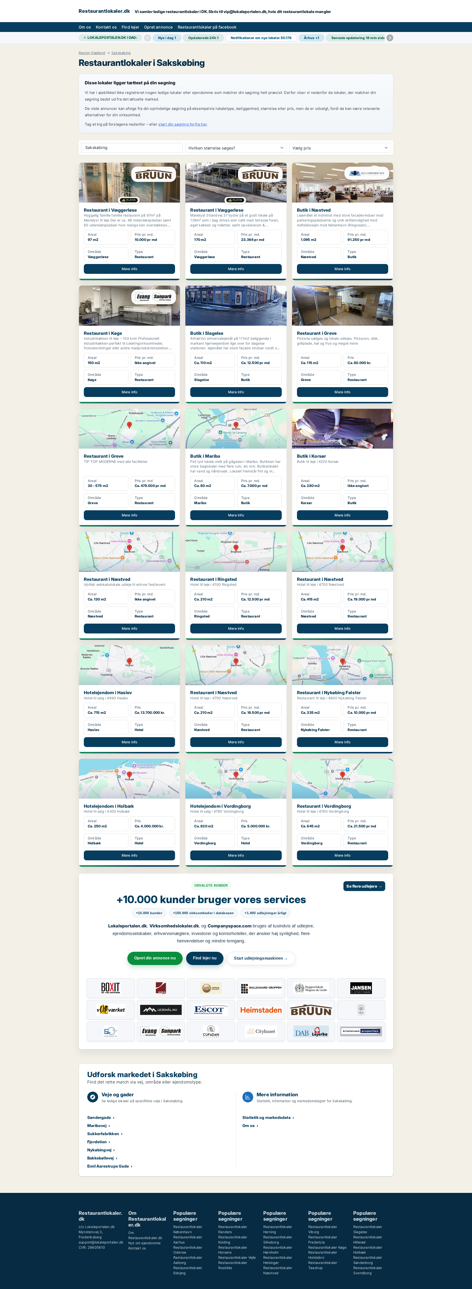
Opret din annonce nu (155, 958)
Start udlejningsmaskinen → (261, 958)
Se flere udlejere (364, 886)
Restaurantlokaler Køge (327, 1247)
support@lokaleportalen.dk (101, 1242)
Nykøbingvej (99, 1149)
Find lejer (130, 27)
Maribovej (96, 1125)
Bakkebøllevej (100, 1158)
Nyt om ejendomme (144, 1243)
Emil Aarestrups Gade (108, 1166)
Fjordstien (97, 1141)
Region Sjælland (92, 53)
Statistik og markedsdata (266, 1117)
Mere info (129, 269)
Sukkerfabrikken (103, 1133)
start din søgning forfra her (182, 124)
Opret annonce (158, 27)
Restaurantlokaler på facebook (207, 27)
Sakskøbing (121, 53)
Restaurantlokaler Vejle (237, 1257)
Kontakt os (106, 27)
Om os (85, 27)
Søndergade (99, 1117)
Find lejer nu (205, 958)
